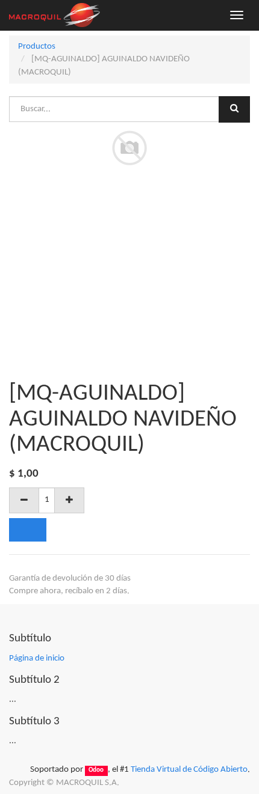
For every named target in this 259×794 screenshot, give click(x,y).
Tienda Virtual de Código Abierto (189, 769)
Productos (36, 46)
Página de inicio (36, 658)
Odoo (96, 770)
